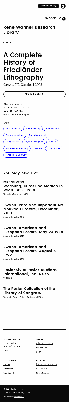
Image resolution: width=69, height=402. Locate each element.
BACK (8, 42)
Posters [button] (38, 148)
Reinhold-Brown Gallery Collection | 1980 (23, 296)
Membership (9, 372)
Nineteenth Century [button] (17, 148)
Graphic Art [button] (12, 141)
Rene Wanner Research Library (29, 29)
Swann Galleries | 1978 (13, 235)
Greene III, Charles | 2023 (22, 84)
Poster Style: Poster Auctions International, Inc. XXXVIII (30, 272)
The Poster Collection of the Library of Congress (29, 290)
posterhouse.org (48, 5)
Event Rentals (42, 372)
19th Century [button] (13, 128)
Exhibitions (8, 368)
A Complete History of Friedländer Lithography (23, 66)
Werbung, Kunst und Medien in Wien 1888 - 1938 (33, 188)
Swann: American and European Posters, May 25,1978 (33, 230)
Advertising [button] (52, 128)
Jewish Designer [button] (34, 141)
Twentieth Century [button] (16, 154)
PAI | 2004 (8, 277)
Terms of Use (9, 393)
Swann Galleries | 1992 (13, 258)
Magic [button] (52, 141)
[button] (63, 6)
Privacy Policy (24, 393)
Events (6, 364)
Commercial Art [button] (15, 135)
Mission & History (44, 343)
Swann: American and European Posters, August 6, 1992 (30, 251)
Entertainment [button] (37, 135)
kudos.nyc (19, 396)
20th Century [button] (33, 128)
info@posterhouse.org (46, 364)
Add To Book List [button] (34, 93)
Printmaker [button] (53, 148)
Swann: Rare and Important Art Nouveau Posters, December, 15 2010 (33, 209)
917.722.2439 (41, 368)
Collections (41, 347)
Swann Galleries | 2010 (14, 216)
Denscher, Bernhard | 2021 (15, 193)
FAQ (5, 350)
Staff (38, 351)
